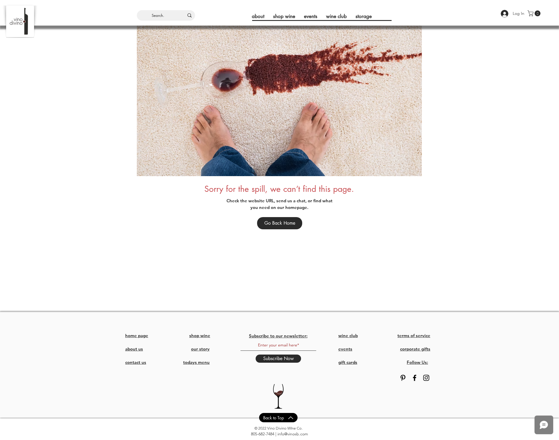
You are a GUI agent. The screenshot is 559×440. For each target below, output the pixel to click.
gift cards (347, 362)
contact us (135, 362)
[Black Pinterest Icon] (403, 378)
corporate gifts (415, 349)
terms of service (413, 335)
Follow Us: (417, 362)
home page (136, 335)
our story (200, 349)
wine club (348, 335)
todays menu (196, 362)
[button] (535, 13)
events (345, 349)
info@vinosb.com (292, 434)
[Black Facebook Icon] (415, 378)
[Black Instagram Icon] (426, 378)
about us (134, 349)
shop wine (199, 335)
